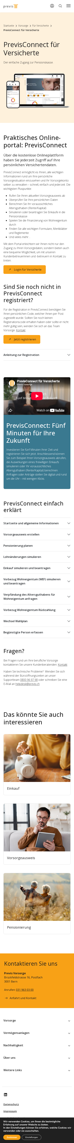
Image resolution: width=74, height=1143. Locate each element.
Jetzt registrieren (25, 339)
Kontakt (20, 330)
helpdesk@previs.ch (27, 684)
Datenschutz (11, 1104)
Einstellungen (31, 1137)
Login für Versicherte (27, 269)
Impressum (10, 1111)
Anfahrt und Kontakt (23, 998)
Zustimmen (12, 1137)
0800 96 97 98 (29, 680)
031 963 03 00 (25, 990)
